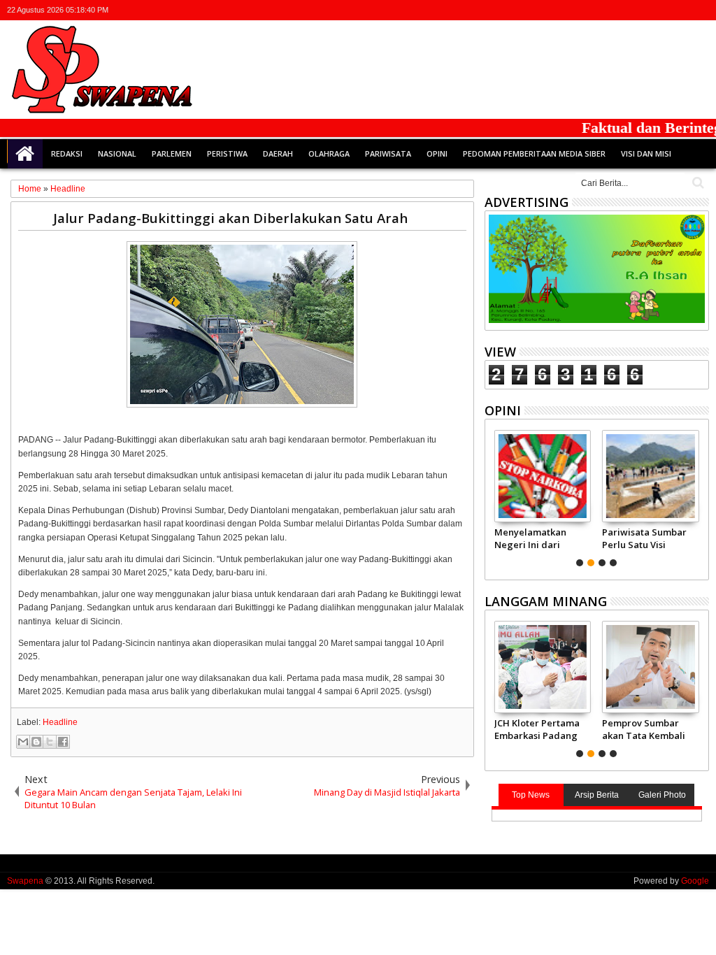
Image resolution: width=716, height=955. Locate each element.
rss (682, 10)
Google (695, 881)
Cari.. (697, 183)
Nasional (117, 153)
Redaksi (67, 153)
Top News (531, 795)
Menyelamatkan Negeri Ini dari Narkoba (530, 538)
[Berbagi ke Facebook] (63, 742)
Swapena (25, 881)
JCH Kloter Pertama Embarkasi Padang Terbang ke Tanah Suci (537, 729)
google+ (663, 10)
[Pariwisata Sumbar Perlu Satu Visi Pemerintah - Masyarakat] (650, 476)
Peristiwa (227, 153)
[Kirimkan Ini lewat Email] (23, 742)
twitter (627, 10)
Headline (60, 722)
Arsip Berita (597, 795)
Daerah (278, 153)
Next (494, 496)
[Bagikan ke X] (50, 742)
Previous (699, 496)
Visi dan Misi (646, 153)
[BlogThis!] (36, 742)
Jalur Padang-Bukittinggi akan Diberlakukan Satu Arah (230, 218)
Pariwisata (388, 153)
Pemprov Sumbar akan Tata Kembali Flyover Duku (643, 729)
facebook (645, 10)
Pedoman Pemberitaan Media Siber (534, 153)
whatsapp (700, 10)
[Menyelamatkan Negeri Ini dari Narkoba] (543, 476)
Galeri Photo (662, 795)
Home (25, 153)
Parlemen (172, 153)
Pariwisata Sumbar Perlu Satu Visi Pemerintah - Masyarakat (644, 538)
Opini (437, 153)
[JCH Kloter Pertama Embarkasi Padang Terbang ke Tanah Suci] (543, 667)
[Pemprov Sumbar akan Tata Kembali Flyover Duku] (650, 667)
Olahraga (329, 153)
